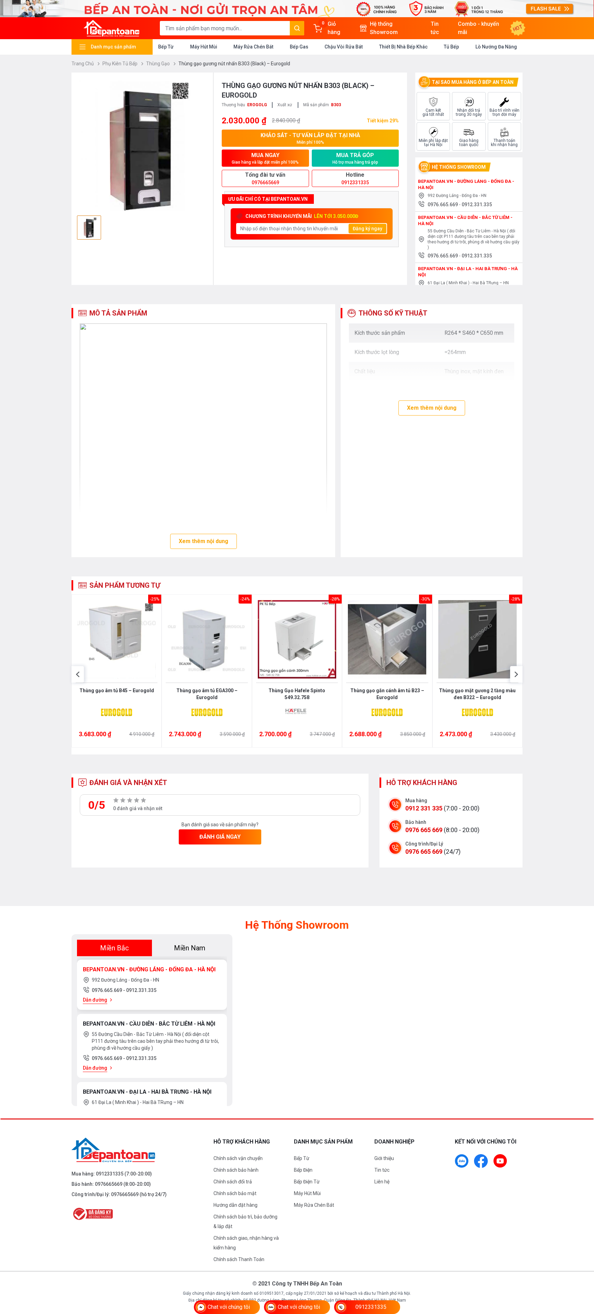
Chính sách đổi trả (232, 1181)
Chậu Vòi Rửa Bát (343, 46)
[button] (78, 674)
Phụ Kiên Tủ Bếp (120, 63)
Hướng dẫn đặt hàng (235, 1205)
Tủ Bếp (451, 46)
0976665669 (108, 1184)
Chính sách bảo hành (235, 1170)
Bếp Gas (299, 46)
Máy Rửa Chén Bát (253, 46)
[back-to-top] (581, 1271)
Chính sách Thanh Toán (238, 1259)
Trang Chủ (83, 63)
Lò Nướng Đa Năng (496, 46)
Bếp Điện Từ (307, 1181)
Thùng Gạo (158, 63)
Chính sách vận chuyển (238, 1158)
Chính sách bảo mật (234, 1193)
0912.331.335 (477, 204)
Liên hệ (381, 1181)
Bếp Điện (303, 1170)
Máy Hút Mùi (203, 46)
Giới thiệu (384, 1158)
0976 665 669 (423, 829)
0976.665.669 (443, 204)
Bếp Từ (166, 46)
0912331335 (109, 1174)
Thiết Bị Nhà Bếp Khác (403, 46)
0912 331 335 (423, 808)
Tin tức (381, 1170)
